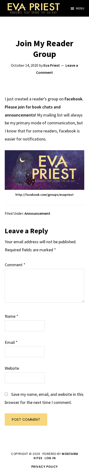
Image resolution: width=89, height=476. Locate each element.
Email (11, 342)
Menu (80, 8)
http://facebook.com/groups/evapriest (44, 194)
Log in (50, 458)
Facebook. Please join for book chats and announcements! (44, 107)
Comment (15, 264)
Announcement (37, 213)
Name (11, 316)
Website (12, 368)
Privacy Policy (44, 467)
